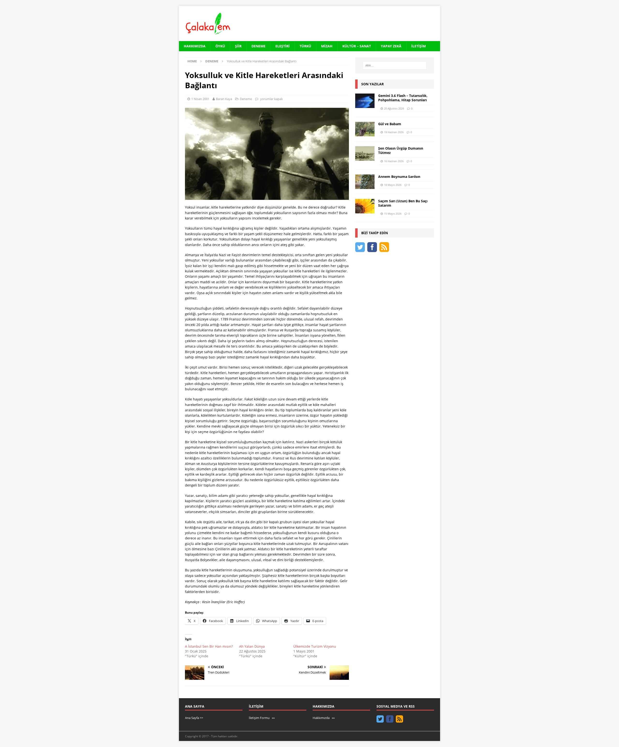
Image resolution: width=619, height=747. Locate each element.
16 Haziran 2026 (394, 161)
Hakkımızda (195, 46)
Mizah (326, 46)
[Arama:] (394, 65)
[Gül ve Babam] (365, 129)
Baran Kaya (224, 99)
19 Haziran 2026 (394, 132)
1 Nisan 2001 (200, 99)
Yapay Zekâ (391, 46)
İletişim (418, 46)
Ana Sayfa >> (194, 718)
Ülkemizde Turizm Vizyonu (314, 646)
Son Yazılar (372, 84)
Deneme (258, 46)
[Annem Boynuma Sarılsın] (365, 181)
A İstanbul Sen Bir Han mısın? (209, 646)
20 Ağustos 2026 (394, 108)
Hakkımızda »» (324, 718)
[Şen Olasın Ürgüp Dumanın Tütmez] (365, 153)
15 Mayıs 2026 (392, 213)
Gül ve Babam (389, 124)
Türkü (305, 46)
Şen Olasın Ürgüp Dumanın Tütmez (400, 150)
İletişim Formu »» (262, 718)
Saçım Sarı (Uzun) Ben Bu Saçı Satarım (402, 203)
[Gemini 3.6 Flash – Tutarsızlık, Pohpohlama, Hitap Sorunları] (365, 101)
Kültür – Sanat (356, 46)
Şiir (238, 46)
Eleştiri (282, 46)
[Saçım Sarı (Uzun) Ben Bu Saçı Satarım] (365, 206)
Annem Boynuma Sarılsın (399, 176)
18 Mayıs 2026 (392, 185)
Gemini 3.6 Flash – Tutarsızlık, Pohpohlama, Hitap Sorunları (402, 97)
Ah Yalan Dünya (252, 646)
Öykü (220, 46)
